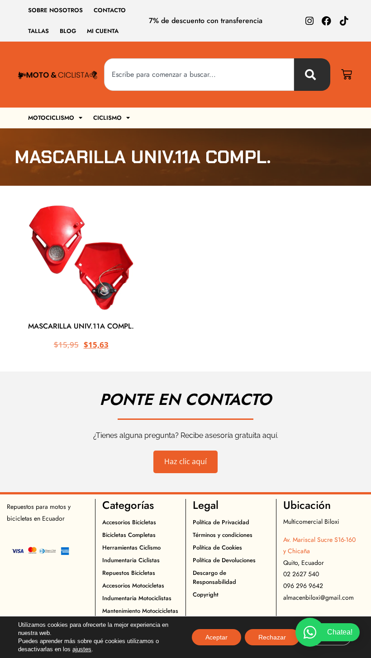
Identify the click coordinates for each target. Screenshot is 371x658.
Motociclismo (51, 117)
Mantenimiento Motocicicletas (140, 610)
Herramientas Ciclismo (131, 547)
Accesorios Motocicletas (133, 585)
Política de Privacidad (221, 522)
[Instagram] (309, 21)
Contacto (110, 10)
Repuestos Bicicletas (128, 573)
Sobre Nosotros (55, 10)
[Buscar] (312, 74)
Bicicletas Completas (129, 535)
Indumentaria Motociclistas (136, 598)
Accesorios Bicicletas (129, 522)
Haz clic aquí (185, 461)
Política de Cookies (217, 547)
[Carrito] (346, 74)
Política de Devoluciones (224, 560)
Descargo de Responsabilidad (214, 577)
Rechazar (272, 637)
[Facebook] (326, 21)
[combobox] (199, 74)
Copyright (206, 594)
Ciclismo (107, 117)
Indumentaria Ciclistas (131, 560)
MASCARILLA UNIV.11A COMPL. (81, 326)
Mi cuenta (103, 31)
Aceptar (216, 637)
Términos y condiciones (222, 535)
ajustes (81, 649)
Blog (68, 31)
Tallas (38, 31)
